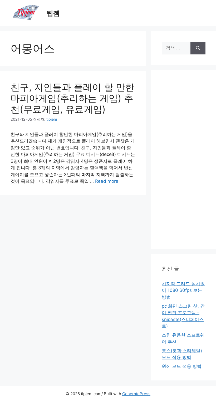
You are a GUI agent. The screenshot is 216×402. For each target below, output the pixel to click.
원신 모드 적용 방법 (182, 366)
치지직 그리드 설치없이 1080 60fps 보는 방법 (183, 290)
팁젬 (53, 13)
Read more (106, 181)
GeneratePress (136, 393)
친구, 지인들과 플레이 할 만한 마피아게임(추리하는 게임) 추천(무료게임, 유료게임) (72, 98)
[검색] (197, 48)
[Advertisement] (183, 159)
